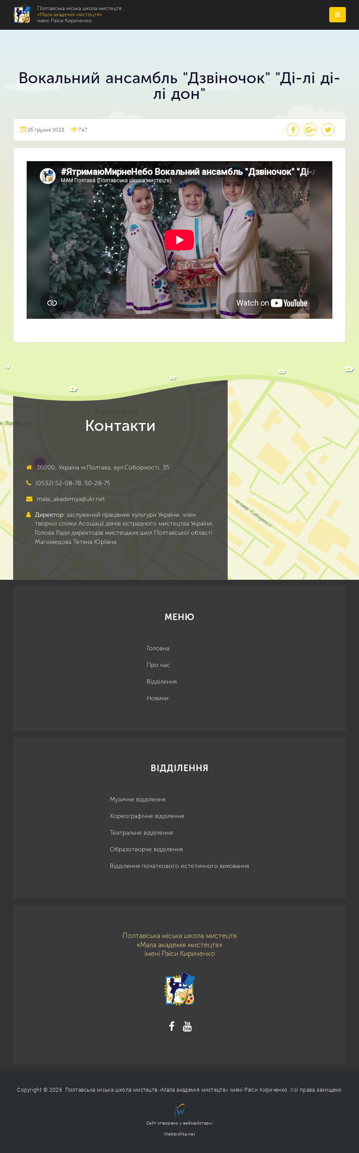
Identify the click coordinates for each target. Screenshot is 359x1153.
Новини (158, 698)
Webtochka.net (179, 1134)
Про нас (158, 665)
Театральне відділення (141, 832)
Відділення (162, 681)
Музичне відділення (137, 799)
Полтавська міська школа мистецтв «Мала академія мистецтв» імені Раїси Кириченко (176, 1089)
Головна (158, 648)
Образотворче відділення (146, 849)
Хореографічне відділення (147, 816)
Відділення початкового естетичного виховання (179, 866)
